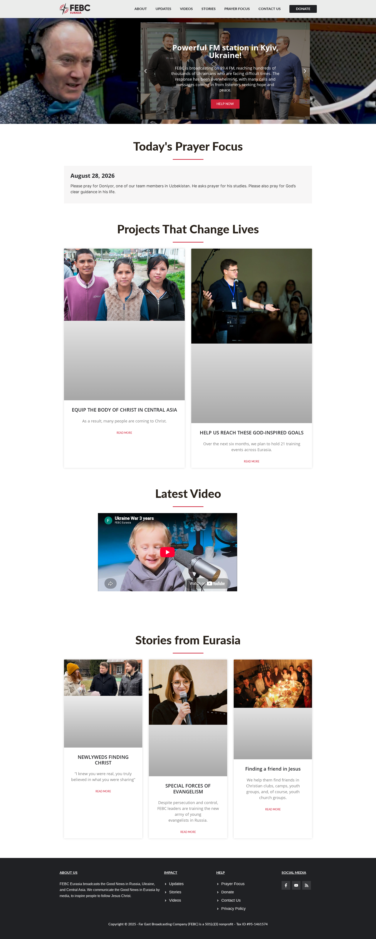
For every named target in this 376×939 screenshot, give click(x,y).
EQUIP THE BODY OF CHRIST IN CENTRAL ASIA (124, 409)
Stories (208, 9)
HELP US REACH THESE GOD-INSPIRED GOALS (252, 432)
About (140, 9)
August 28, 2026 (92, 175)
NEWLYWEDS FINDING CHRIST (103, 760)
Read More (124, 433)
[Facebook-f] (286, 885)
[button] (145, 71)
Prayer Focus (237, 9)
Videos (186, 9)
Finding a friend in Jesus (273, 768)
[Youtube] (296, 885)
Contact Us (269, 9)
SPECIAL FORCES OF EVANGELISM (188, 788)
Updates (163, 9)
